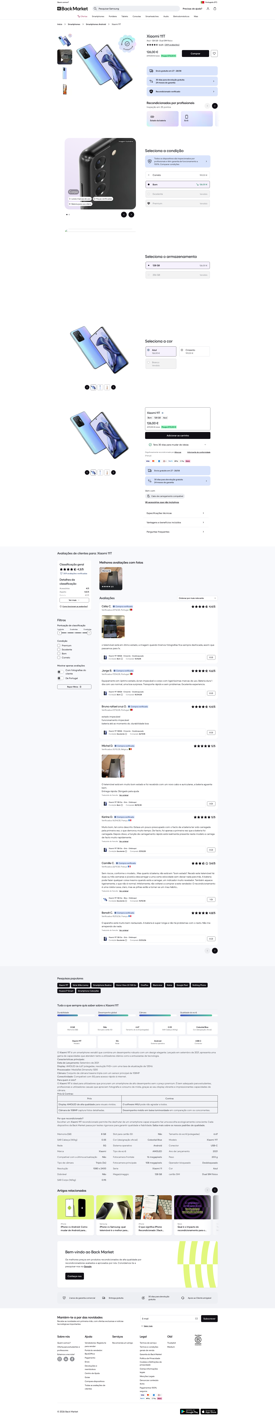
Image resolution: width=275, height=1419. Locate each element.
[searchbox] (138, 8)
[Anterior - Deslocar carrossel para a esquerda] (207, 106)
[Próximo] (113, 387)
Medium (171, 1347)
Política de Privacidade (150, 1358)
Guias (87, 1377)
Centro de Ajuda (92, 1373)
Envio (87, 1361)
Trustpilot (171, 1343)
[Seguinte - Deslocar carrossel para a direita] (215, 106)
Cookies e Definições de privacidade (151, 1363)
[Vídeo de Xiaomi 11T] (64, 56)
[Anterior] (87, 387)
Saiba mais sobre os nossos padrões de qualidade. (179, 1125)
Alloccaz (177, 452)
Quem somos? (64, 1343)
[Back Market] (72, 8)
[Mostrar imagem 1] (66, 214)
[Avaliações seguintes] (215, 951)
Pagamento (90, 1357)
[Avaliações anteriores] (207, 951)
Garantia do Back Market (151, 1354)
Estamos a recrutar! (66, 1354)
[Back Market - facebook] (72, 1359)
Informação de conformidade (198, 452)
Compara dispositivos (95, 1381)
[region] (182, 119)
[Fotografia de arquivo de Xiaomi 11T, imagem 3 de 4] (64, 89)
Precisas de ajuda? (192, 8)
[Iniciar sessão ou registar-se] (208, 8)
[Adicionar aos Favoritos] (214, 53)
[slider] (60, 633)
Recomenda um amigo (122, 1343)
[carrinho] (215, 8)
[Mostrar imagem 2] (69, 214)
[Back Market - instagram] (59, 1359)
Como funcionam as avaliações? (75, 606)
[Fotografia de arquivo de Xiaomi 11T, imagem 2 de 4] (64, 73)
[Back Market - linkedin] (66, 1359)
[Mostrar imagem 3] (107, 387)
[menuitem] (98, 16)
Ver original (123, 795)
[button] (127, 44)
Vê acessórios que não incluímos (162, 502)
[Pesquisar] (95, 8)
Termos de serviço (148, 1343)
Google (88, 1266)
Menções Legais (147, 1376)
